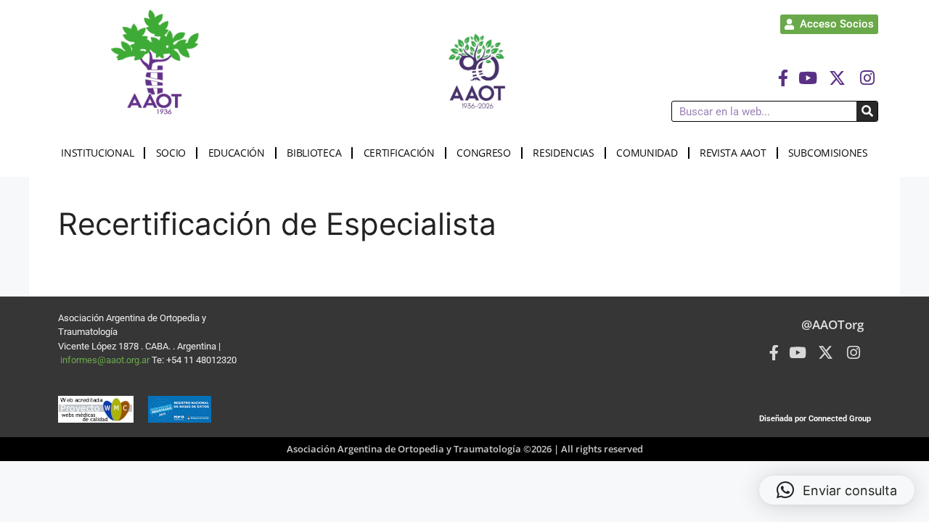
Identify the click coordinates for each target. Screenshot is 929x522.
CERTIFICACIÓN (399, 153)
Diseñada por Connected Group (815, 418)
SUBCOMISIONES (828, 153)
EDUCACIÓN (236, 153)
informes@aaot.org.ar (106, 360)
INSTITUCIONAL (97, 153)
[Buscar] (866, 111)
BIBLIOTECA (314, 153)
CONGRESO (484, 153)
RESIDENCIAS (563, 153)
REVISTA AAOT (733, 153)
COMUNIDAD (646, 153)
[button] (836, 490)
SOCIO (171, 153)
